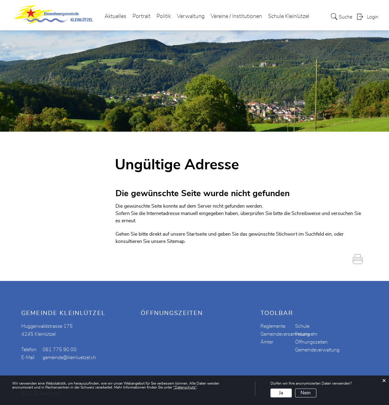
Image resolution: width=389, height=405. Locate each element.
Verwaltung (191, 16)
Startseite (196, 234)
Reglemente (272, 326)
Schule (302, 326)
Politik (164, 16)
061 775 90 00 (60, 349)
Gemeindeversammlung (285, 334)
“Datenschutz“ (185, 387)
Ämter (266, 342)
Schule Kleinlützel (288, 16)
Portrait (141, 16)
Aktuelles (115, 16)
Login (372, 17)
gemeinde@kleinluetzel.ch (69, 357)
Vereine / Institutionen (236, 16)
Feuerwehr (306, 334)
